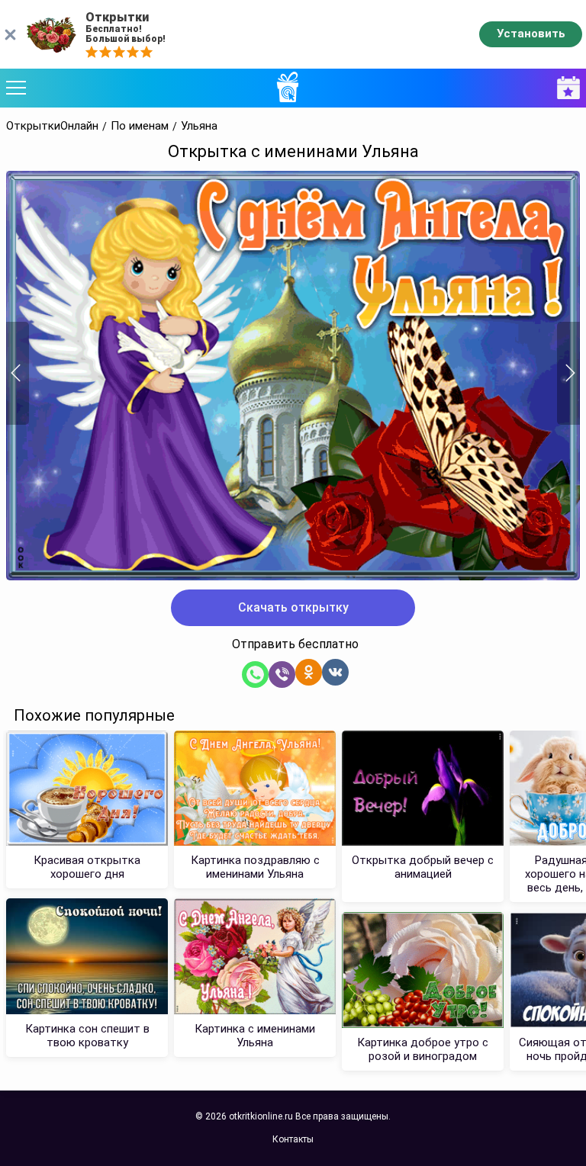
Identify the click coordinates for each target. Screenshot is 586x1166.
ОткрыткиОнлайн (52, 126)
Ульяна (199, 126)
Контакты (293, 1139)
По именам (140, 126)
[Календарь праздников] (564, 88)
